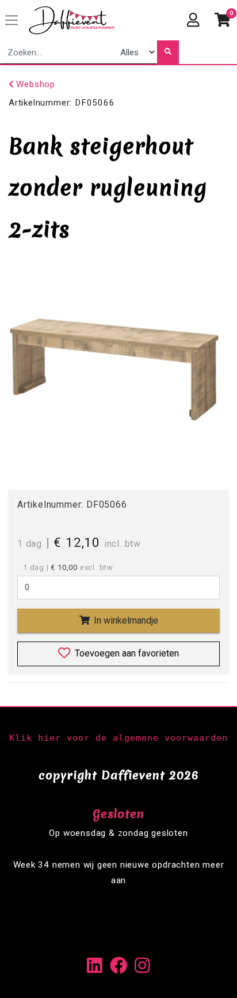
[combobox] (57, 52)
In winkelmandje (124, 620)
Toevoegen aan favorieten (125, 653)
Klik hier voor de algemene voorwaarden (118, 738)
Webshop (34, 84)
